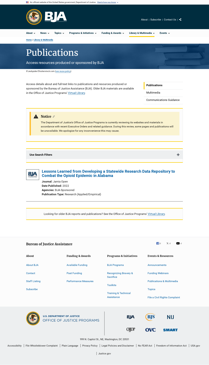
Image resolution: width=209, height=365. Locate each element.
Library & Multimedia (43, 40)
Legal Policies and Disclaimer (118, 345)
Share (183, 22)
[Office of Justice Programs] (34, 17)
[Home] (56, 17)
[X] (169, 245)
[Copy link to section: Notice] (53, 116)
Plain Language (70, 345)
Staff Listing (33, 281)
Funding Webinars (158, 273)
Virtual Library (76, 93)
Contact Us (170, 19)
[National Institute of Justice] (170, 319)
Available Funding (77, 265)
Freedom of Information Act (171, 345)
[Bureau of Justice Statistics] (150, 321)
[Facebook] (160, 245)
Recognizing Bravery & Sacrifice (120, 274)
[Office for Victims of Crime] (150, 332)
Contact (30, 273)
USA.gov (195, 345)
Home (29, 40)
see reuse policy (63, 71)
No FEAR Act (145, 345)
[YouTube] (179, 245)
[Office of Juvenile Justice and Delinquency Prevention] (131, 332)
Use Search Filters (41, 154)
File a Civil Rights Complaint (164, 297)
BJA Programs (115, 265)
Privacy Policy (89, 345)
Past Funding (74, 273)
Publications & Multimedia (163, 281)
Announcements (157, 265)
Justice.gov (104, 353)
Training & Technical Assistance (119, 295)
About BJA (32, 265)
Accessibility (15, 345)
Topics (151, 289)
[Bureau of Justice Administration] (131, 319)
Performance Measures (80, 281)
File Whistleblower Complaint (42, 345)
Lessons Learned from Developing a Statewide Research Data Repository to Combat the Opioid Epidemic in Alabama (108, 173)
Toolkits (111, 285)
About (144, 19)
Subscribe (155, 19)
